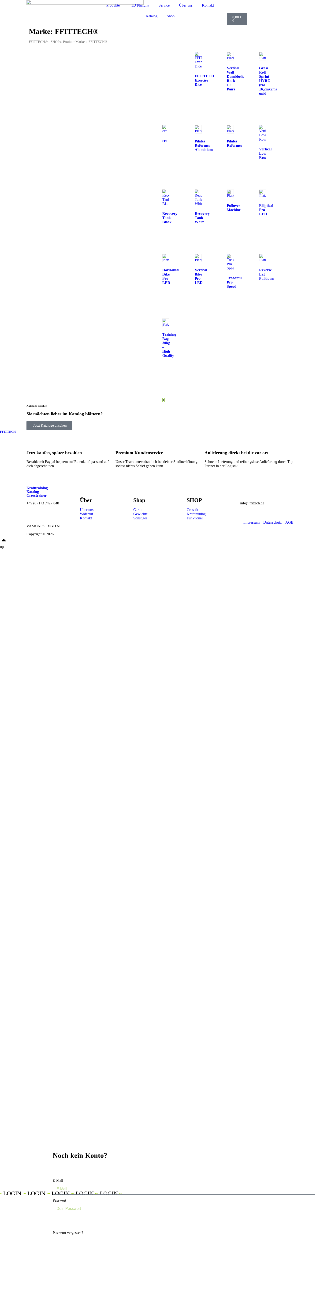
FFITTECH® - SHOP (44, 42)
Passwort (59, 1200)
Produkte (113, 5)
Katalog (151, 16)
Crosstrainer (36, 495)
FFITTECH (8, 431)
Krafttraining (37, 488)
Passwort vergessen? (68, 1233)
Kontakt (208, 5)
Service (164, 5)
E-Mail (58, 1180)
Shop (171, 16)
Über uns (186, 5)
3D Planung (140, 5)
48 (178, 400)
